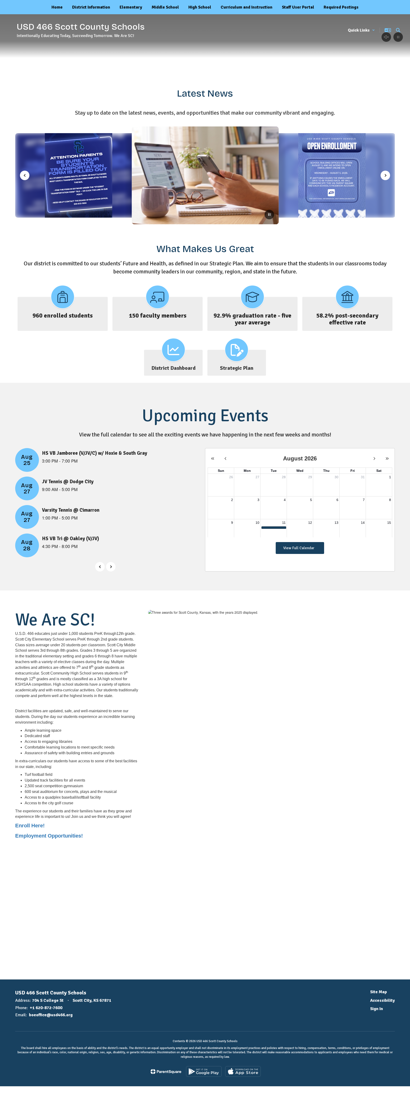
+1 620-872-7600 (46, 1007)
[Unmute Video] (386, 37)
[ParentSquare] (165, 1071)
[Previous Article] (24, 175)
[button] (361, 30)
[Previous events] (100, 566)
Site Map (378, 991)
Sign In (376, 1008)
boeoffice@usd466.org (51, 1014)
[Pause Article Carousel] (269, 215)
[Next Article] (385, 175)
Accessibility (382, 1000)
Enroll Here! (30, 826)
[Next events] (111, 566)
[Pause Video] (398, 37)
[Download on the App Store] (243, 1071)
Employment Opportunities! (49, 836)
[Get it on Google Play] (204, 1071)
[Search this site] (398, 30)
